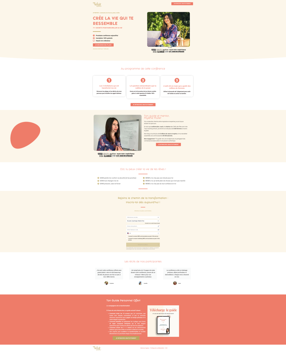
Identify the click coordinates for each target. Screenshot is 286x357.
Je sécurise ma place (103, 45)
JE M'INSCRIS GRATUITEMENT (182, 3)
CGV (166, 348)
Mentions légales (144, 348)
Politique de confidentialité (157, 348)
